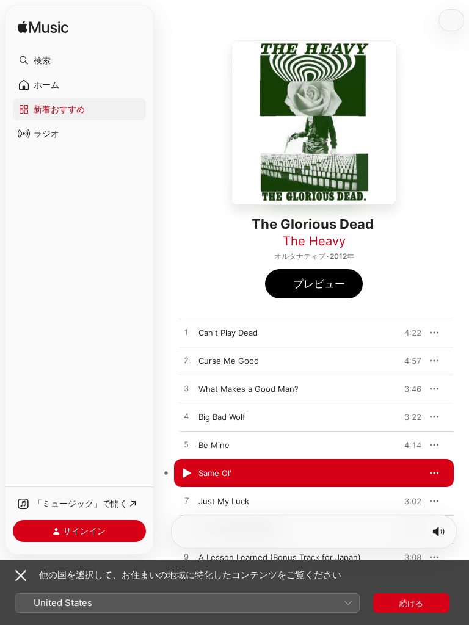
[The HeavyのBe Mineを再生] (186, 444)
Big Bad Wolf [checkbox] (221, 417)
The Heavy (314, 241)
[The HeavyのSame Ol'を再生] (186, 473)
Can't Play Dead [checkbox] (228, 333)
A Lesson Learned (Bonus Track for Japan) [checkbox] (279, 557)
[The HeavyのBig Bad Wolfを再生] (186, 416)
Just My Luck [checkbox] (223, 501)
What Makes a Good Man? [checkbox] (248, 389)
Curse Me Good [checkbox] (228, 361)
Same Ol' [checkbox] (214, 473)
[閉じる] (20, 575)
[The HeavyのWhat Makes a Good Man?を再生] (186, 388)
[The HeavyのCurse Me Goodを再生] (186, 360)
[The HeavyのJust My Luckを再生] (186, 501)
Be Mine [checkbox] (214, 445)
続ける (411, 603)
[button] (79, 60)
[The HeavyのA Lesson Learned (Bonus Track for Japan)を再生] (186, 557)
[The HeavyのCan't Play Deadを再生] (186, 332)
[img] (43, 28)
